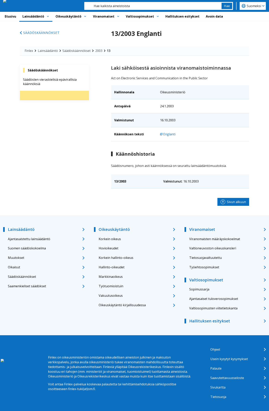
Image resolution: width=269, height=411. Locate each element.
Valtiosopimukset (140, 16)
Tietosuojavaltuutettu (205, 258)
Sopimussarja (199, 289)
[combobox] (153, 6)
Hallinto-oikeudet (111, 267)
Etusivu (10, 16)
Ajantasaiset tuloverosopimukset (213, 299)
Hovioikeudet (108, 248)
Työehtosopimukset (204, 267)
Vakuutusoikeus (111, 295)
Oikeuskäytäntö (68, 16)
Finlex (29, 51)
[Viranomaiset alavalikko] (118, 16)
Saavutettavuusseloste (227, 378)
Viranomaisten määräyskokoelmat (214, 239)
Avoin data (214, 16)
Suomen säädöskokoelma (27, 248)
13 (108, 51)
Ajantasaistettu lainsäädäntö (29, 239)
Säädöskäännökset (41, 33)
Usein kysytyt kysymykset (229, 359)
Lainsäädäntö (33, 16)
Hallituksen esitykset (182, 16)
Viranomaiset (103, 16)
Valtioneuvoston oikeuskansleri (212, 248)
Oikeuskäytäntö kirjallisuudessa (122, 305)
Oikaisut (14, 267)
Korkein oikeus (110, 239)
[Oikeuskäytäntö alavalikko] (85, 16)
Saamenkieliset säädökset (27, 286)
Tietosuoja (218, 397)
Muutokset (16, 258)
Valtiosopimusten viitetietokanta (213, 308)
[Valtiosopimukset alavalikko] (158, 16)
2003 (98, 51)
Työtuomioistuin (111, 286)
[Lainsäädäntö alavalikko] (48, 16)
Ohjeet (215, 349)
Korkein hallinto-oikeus (116, 258)
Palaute (216, 368)
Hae (227, 6)
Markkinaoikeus (111, 276)
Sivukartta (217, 387)
